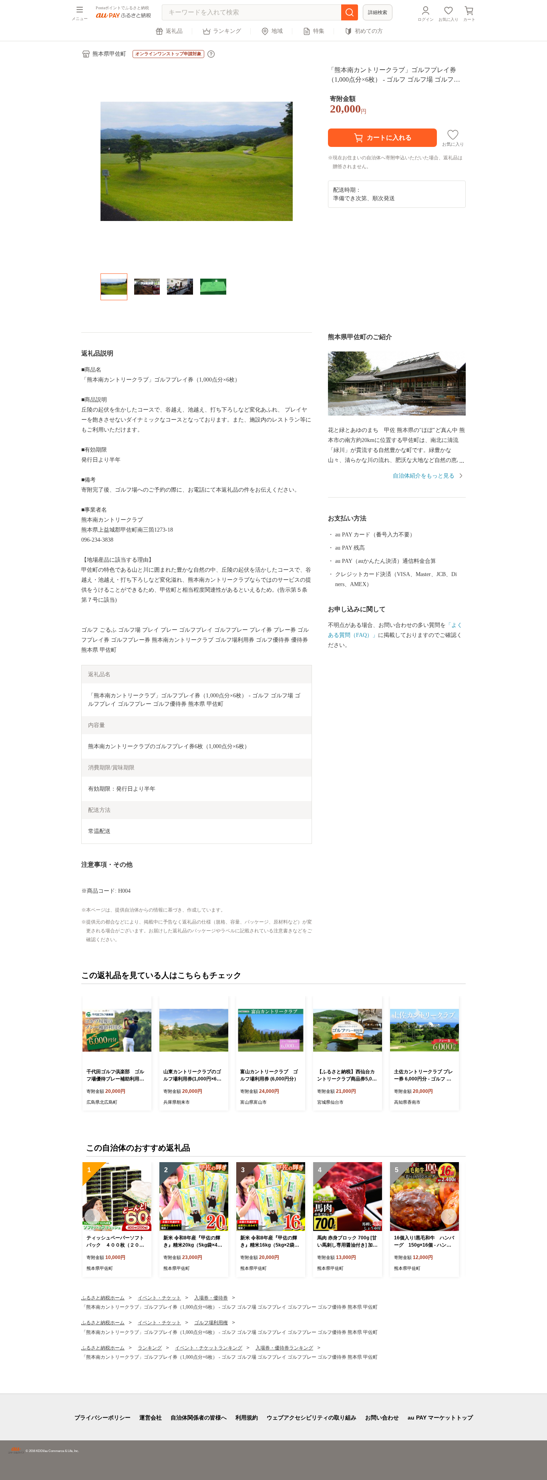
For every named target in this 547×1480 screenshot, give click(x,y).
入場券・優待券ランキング (284, 1348)
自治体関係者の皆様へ (199, 1417)
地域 (277, 31)
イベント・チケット (159, 1298)
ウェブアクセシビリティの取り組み (311, 1417)
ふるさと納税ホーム (103, 1298)
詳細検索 (377, 12)
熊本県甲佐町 (109, 54)
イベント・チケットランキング (208, 1348)
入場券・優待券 (211, 1298)
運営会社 (150, 1417)
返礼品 (174, 31)
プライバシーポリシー (102, 1417)
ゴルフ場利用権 (211, 1322)
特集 (318, 31)
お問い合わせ (382, 1417)
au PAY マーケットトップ (440, 1417)
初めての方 (369, 31)
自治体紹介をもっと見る (423, 476)
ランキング (227, 31)
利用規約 (246, 1417)
